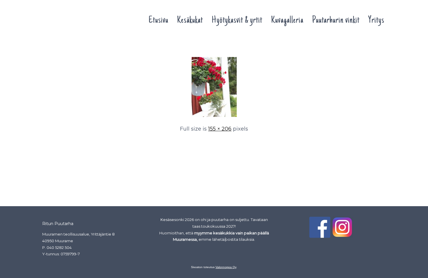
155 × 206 (219, 129)
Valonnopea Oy (225, 267)
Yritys (376, 20)
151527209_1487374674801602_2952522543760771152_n (101, 46)
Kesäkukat (190, 20)
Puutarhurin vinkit (336, 20)
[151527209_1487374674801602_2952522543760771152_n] (214, 117)
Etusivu (158, 20)
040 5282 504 (59, 247)
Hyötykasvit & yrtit (237, 20)
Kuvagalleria (287, 20)
